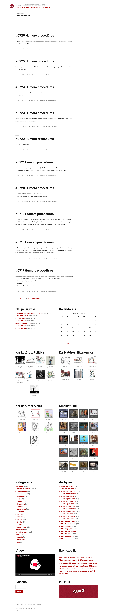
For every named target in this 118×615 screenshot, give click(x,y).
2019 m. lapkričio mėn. (67, 524)
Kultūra (19, 514)
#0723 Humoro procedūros (34, 113)
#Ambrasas (66, 554)
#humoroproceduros (52, 49)
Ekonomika (21, 504)
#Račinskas (65, 568)
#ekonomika (67, 557)
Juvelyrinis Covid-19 (23, 323)
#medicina (64, 566)
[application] (35, 565)
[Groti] (17, 574)
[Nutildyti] (51, 574)
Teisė (19, 524)
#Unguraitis (95, 568)
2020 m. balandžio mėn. (68, 511)
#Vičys (66, 571)
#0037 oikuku (20, 328)
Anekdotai (32, 49)
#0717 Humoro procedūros (34, 270)
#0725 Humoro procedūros (34, 61)
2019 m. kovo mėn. (66, 534)
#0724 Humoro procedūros (34, 87)
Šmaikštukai (20, 540)
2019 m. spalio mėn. (66, 526)
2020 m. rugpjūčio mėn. (68, 501)
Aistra (19, 499)
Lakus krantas (22, 491)
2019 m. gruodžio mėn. (67, 521)
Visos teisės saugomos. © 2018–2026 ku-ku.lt (25, 608)
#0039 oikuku (20, 321)
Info (40, 7)
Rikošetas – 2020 (21, 316)
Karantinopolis (20, 494)
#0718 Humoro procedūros (34, 242)
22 (28, 298)
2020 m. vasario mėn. (67, 516)
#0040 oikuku (20, 318)
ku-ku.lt (18, 5)
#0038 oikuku (20, 326)
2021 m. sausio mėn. (66, 489)
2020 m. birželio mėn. (67, 506)
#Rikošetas (75, 568)
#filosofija (73, 557)
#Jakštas (85, 560)
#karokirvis (75, 563)
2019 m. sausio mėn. (66, 539)
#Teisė (89, 568)
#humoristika (87, 557)
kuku (18, 49)
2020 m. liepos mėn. (66, 504)
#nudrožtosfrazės (83, 566)
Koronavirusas (20, 527)
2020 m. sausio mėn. (66, 519)
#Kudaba (80, 563)
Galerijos (33, 7)
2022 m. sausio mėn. (66, 486)
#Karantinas (65, 563)
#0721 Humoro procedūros (34, 162)
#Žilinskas (81, 571)
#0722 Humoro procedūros (34, 139)
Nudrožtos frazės (21, 532)
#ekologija (61, 557)
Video (17, 542)
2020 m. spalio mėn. (66, 496)
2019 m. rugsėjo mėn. (67, 529)
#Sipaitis (80, 568)
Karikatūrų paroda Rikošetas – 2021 (28, 313)
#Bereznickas (87, 554)
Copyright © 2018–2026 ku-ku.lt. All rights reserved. (27, 610)
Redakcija (19, 537)
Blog (28, 7)
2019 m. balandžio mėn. (68, 531)
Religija (19, 522)
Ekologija (20, 501)
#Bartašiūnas (73, 554)
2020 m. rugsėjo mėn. (67, 499)
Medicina (20, 517)
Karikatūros (19, 496)
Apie (23, 7)
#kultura (85, 563)
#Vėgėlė (70, 571)
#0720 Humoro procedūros (34, 188)
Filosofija (20, 507)
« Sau (67, 343)
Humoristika (21, 509)
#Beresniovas (80, 554)
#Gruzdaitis (80, 557)
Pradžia (18, 7)
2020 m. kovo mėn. (66, 514)
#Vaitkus (61, 571)
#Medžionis (71, 566)
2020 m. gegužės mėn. (67, 509)
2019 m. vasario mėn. (67, 536)
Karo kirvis (21, 512)
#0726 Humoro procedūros (34, 35)
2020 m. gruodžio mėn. (67, 491)
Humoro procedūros (40, 49)
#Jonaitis (90, 560)
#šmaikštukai (76, 571)
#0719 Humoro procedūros (34, 214)
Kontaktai (46, 7)
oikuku (17, 535)
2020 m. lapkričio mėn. (67, 494)
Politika (19, 519)
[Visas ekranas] (53, 574)
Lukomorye (19, 530)
